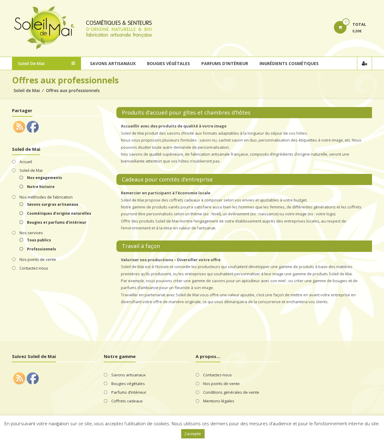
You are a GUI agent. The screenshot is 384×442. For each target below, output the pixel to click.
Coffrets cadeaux (127, 401)
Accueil (26, 161)
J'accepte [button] (193, 433)
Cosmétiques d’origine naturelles (59, 213)
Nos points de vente (38, 259)
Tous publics (39, 240)
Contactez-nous (34, 268)
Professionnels (41, 249)
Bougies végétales (168, 63)
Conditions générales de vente (231, 392)
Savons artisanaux (113, 63)
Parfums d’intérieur (224, 63)
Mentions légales (218, 401)
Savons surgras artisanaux (52, 204)
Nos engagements (44, 177)
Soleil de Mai (27, 90)
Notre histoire (41, 186)
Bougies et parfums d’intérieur (56, 222)
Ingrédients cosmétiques (289, 63)
